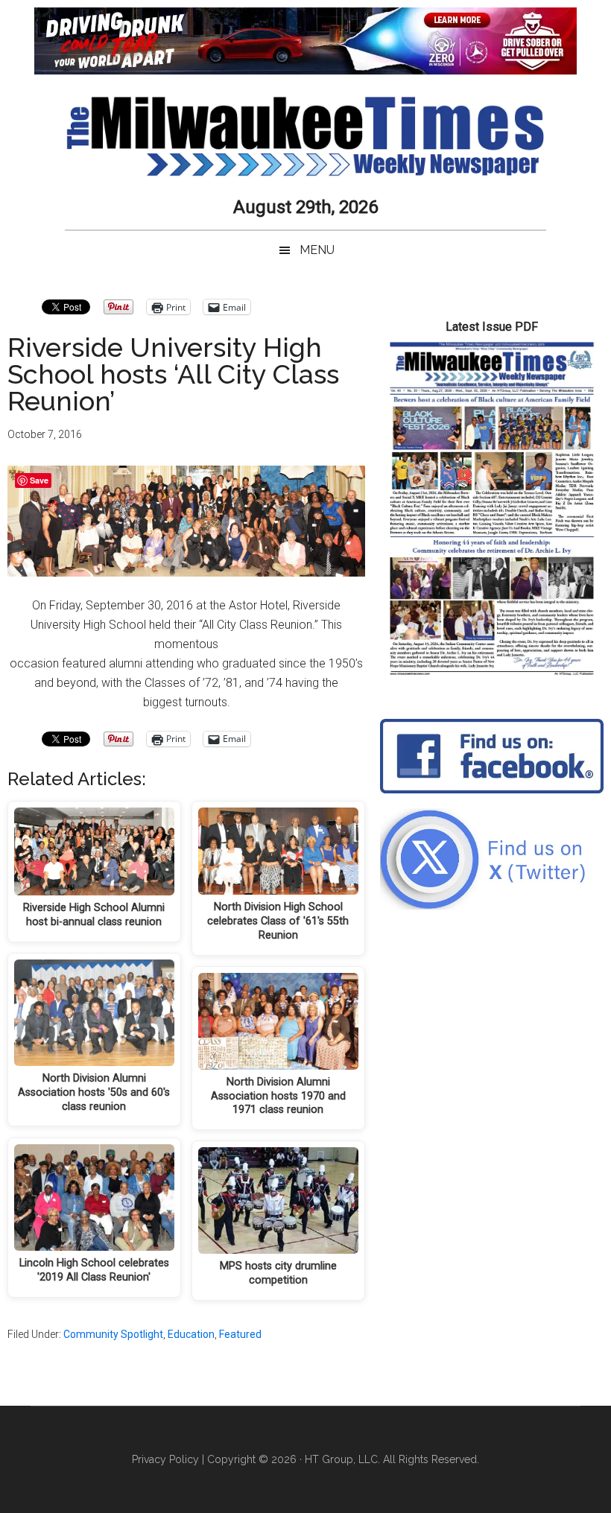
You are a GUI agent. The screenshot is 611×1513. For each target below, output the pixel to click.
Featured (240, 1334)
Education (191, 1334)
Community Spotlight (113, 1334)
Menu (317, 250)
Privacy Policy (165, 1459)
